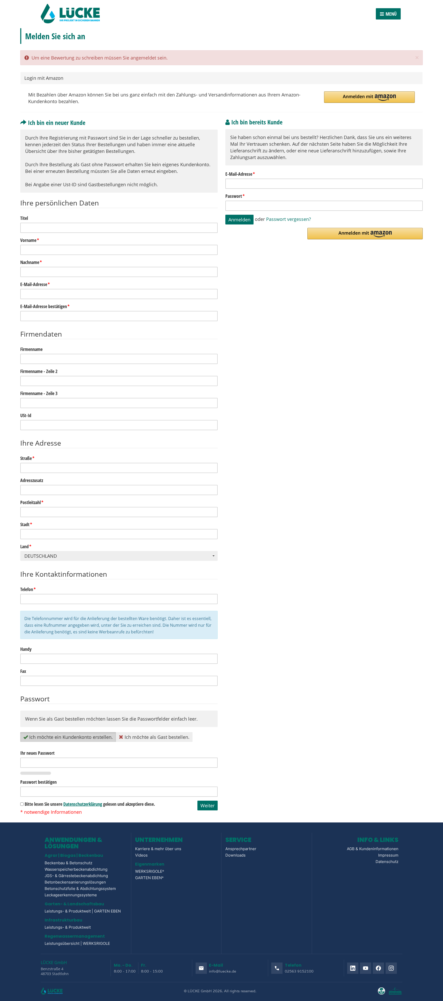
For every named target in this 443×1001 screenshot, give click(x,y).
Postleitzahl (31, 502)
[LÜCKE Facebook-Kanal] (378, 968)
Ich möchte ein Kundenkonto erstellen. (70, 737)
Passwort (235, 196)
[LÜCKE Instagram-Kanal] (391, 968)
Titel (24, 218)
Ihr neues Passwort (37, 753)
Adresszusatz (31, 480)
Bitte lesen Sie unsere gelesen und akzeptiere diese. (89, 804)
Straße (27, 458)
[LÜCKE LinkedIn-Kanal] (352, 968)
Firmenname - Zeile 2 (38, 371)
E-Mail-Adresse (240, 174)
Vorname (29, 240)
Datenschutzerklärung (82, 804)
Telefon (28, 589)
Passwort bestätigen (38, 782)
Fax (23, 671)
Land (25, 546)
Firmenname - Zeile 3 (38, 393)
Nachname (31, 262)
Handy (26, 649)
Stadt (26, 524)
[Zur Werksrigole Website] (395, 991)
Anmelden (239, 220)
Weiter (207, 805)
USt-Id (25, 415)
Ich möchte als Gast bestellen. (156, 737)
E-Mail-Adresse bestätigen (44, 306)
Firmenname (31, 349)
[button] (369, 97)
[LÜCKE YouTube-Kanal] (365, 968)
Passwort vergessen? (288, 219)
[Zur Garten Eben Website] (381, 991)
